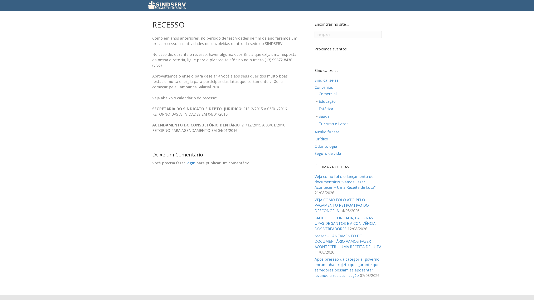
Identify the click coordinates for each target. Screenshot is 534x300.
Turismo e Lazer (333, 123)
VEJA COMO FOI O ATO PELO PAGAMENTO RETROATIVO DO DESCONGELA (342, 205)
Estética (326, 108)
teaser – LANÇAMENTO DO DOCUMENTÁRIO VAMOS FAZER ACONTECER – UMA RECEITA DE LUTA (348, 241)
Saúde (324, 116)
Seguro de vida (328, 153)
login (190, 162)
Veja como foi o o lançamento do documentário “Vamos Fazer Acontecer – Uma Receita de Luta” (345, 182)
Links (309, 5)
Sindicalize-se (327, 80)
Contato (295, 5)
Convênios (324, 87)
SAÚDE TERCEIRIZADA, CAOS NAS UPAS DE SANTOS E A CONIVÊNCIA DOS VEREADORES (345, 223)
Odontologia (326, 146)
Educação (327, 101)
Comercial (328, 93)
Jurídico (321, 138)
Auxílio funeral (327, 131)
